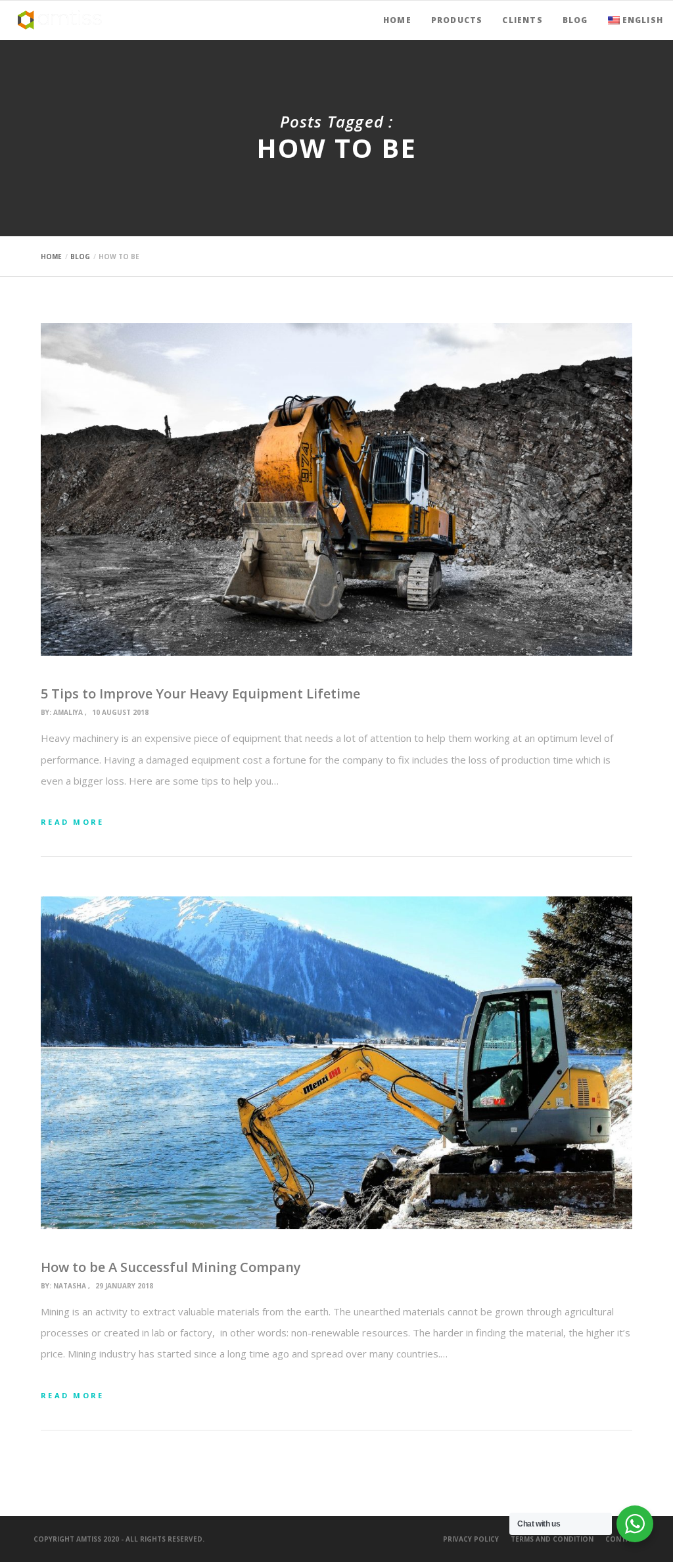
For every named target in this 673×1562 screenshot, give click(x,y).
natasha (69, 1285)
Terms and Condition (552, 1539)
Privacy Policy (471, 1539)
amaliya (68, 712)
